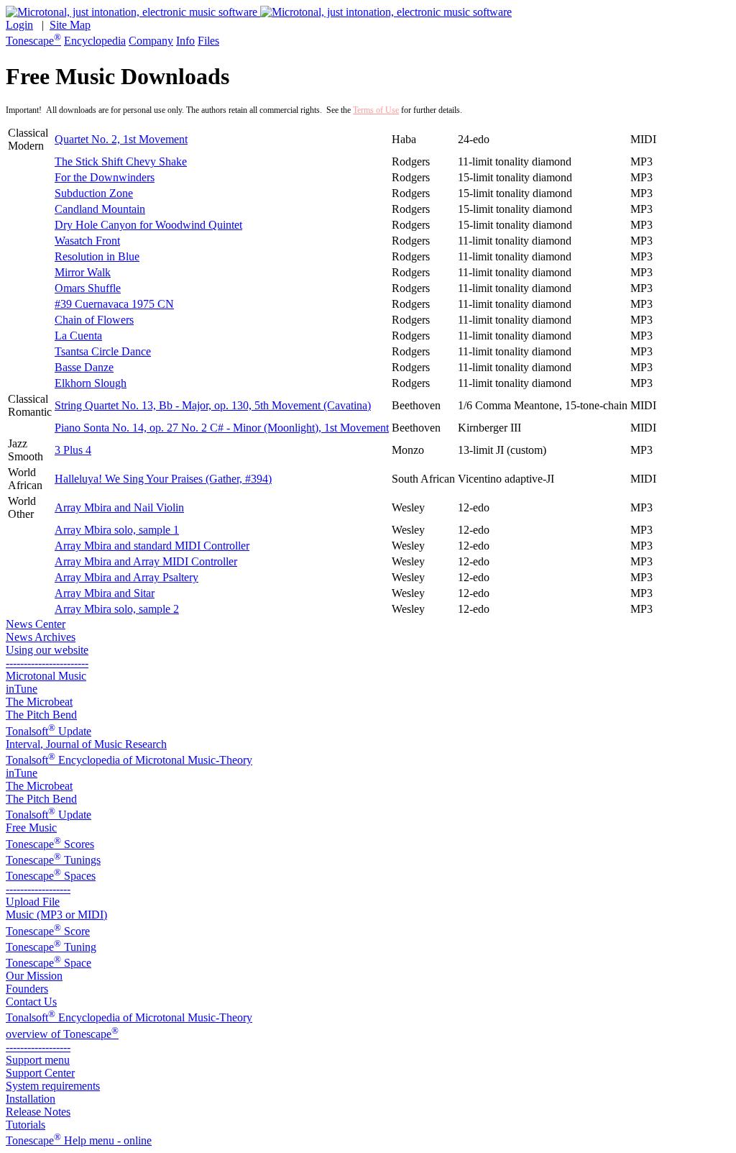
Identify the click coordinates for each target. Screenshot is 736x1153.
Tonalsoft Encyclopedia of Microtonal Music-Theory (129, 760)
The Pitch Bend (41, 714)
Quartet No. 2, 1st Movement (121, 139)
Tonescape (33, 41)
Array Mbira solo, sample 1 (117, 530)
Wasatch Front (87, 240)
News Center (35, 624)
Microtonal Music (46, 676)
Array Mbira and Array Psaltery (126, 577)
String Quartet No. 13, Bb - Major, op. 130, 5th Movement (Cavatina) (213, 405)
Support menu (38, 1060)
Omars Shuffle (88, 288)
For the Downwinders (105, 177)
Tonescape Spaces (51, 876)
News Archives (40, 637)
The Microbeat (39, 702)
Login (19, 25)
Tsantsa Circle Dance (103, 351)
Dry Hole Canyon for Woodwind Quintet (148, 225)
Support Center (40, 1073)
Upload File (33, 901)
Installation (30, 1099)
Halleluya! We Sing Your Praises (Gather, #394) (163, 479)
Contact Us (31, 1001)
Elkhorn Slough (90, 383)
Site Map (70, 25)
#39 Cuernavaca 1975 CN (114, 304)
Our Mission (34, 976)
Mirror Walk (83, 272)
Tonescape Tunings (53, 860)
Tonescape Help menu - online (79, 1140)
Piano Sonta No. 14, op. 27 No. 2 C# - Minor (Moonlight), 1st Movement (222, 427)
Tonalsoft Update (48, 731)
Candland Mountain (100, 209)
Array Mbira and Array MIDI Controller (146, 561)
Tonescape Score (48, 931)
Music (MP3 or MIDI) (56, 914)
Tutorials (25, 1124)
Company (151, 41)
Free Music (31, 827)
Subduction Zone (94, 193)
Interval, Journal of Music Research (86, 744)
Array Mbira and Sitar (105, 593)
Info (185, 41)
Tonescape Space (48, 963)
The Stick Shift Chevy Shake (121, 161)
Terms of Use (376, 110)
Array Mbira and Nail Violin (119, 507)
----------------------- (47, 663)
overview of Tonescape (62, 1034)
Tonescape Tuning (51, 947)
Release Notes (38, 1112)
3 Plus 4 (73, 450)
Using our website (47, 650)
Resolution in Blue (97, 256)
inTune (21, 689)
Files (208, 41)
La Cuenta (78, 335)
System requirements (53, 1086)
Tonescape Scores (50, 844)
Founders (27, 989)
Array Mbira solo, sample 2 (117, 609)
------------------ (38, 889)
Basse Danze (84, 367)
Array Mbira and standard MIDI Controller (152, 545)
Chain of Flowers (94, 320)
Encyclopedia (95, 41)
